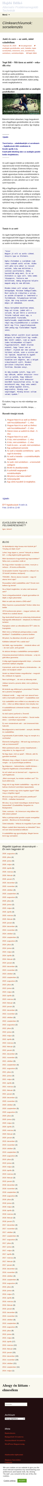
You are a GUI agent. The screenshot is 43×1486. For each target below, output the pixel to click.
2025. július (6, 901)
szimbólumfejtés (17, 53)
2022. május (7, 1036)
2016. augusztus (8, 1283)
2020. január (7, 1138)
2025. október (7, 890)
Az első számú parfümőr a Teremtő (15, 714)
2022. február (7, 1046)
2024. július (6, 945)
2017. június (7, 1247)
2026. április (7, 868)
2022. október (7, 1017)
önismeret (16, 51)
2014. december (8, 1356)
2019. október (7, 1148)
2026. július (6, 857)
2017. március (7, 1258)
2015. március (7, 1345)
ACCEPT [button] (22, 1481)
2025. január (7, 923)
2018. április (7, 1210)
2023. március (7, 999)
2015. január (7, 1352)
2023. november (8, 970)
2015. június (7, 1334)
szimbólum (6, 53)
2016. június (7, 1290)
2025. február (7, 919)
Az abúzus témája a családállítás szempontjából (20, 651)
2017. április (7, 1254)
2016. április (7, 1298)
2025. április (7, 912)
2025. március (7, 915)
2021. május (7, 1079)
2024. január (7, 963)
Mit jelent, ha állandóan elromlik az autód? (18, 638)
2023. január (7, 1006)
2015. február (7, 1349)
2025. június (7, 904)
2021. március (7, 1087)
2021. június (7, 1076)
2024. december (8, 926)
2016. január (7, 1309)
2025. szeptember (9, 894)
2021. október (7, 1061)
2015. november (8, 1316)
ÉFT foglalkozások (10, 505)
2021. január (7, 1094)
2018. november (8, 1189)
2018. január (7, 1221)
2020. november (8, 1101)
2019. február (7, 1178)
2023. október (7, 974)
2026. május (7, 864)
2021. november (8, 1057)
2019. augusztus (8, 1156)
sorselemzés (30, 51)
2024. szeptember (9, 937)
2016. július (6, 1287)
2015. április (7, 1341)
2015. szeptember (9, 1323)
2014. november (8, 1360)
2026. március (7, 872)
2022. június (7, 1032)
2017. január (7, 1265)
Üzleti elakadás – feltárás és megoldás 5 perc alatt (21, 824)
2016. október (7, 1276)
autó (22, 48)
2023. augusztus (8, 981)
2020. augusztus (8, 1112)
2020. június (7, 1119)
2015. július (6, 1331)
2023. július (6, 985)
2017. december (8, 1225)
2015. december (8, 1312)
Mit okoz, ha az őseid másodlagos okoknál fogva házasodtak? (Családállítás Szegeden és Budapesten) (20, 805)
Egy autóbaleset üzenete (17, 448)
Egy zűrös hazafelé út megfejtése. (21, 482)
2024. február (7, 959)
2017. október (7, 1232)
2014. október (7, 1363)
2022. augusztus (8, 1025)
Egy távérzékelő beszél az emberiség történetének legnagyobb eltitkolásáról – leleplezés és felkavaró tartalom (21, 619)
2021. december (8, 1054)
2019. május (7, 1167)
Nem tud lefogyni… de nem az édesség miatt (19, 679)
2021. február (7, 1090)
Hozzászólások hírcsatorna (15, 1440)
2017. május (7, 1250)
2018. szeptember (9, 1192)
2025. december (8, 883)
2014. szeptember (9, 1367)
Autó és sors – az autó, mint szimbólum (18, 40)
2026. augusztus (8, 853)
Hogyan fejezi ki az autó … (18, 437)
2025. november (8, 886)
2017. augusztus (8, 1239)
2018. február (7, 1218)
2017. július (6, 1243)
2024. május (7, 952)
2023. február (7, 1003)
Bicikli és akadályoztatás (17, 468)
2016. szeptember (9, 1280)
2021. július (6, 1072)
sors (22, 51)
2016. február (7, 1305)
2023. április (7, 996)
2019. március (7, 1174)
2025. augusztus (8, 897)
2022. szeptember (9, 1021)
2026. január (7, 879)
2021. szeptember (9, 1065)
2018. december (8, 1185)
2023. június (7, 988)
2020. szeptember (9, 1108)
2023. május (7, 992)
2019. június (7, 1163)
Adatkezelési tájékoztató (14, 1455)
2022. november (8, 1014)
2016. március (7, 1301)
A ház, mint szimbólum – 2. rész (20, 442)
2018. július (6, 1199)
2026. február (7, 875)
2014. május (7, 1371)
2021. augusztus (8, 1068)
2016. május (7, 1294)
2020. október (7, 1105)
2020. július (6, 1116)
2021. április (7, 1083)
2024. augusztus (8, 941)
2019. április (7, 1170)
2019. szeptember (9, 1152)
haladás (28, 48)
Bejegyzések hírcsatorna (14, 1437)
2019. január (7, 1181)
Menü (4, 15)
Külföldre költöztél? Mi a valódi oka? (16, 642)
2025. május (7, 908)
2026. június (7, 861)
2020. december (8, 1097)
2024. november (8, 930)
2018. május (7, 1207)
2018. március (7, 1214)
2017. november (8, 1229)
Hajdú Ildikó (32, 53)
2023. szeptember (9, 977)
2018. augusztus (8, 1196)
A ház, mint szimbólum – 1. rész (20, 440)
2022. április (7, 1039)
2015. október (7, 1320)
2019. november (8, 1145)
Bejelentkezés (10, 1433)
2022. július (6, 1028)
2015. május (7, 1338)
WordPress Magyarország (14, 1444)
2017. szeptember (9, 1236)
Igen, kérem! (7, 529)
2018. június (7, 1203)
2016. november (8, 1272)
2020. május (7, 1123)
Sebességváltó (13, 479)
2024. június (7, 948)
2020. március (7, 1130)
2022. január (7, 1050)
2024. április (7, 955)
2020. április (7, 1127)
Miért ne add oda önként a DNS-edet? (16, 601)
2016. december (8, 1269)
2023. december (8, 966)
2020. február (7, 1134)
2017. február (7, 1261)
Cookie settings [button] (10, 1481)
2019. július (6, 1159)
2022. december (8, 1010)
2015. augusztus (8, 1327)
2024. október (7, 934)
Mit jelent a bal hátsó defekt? (19, 476)
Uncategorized (26, 46)
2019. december (8, 1141)
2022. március (7, 1043)
